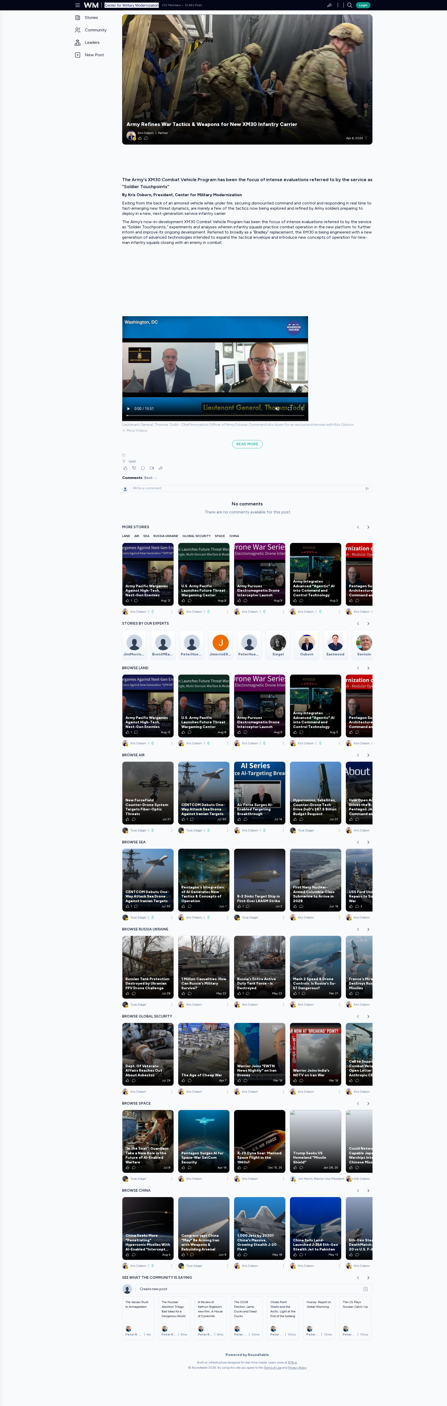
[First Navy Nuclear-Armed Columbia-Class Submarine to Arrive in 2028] (315, 880)
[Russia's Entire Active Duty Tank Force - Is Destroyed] (259, 967)
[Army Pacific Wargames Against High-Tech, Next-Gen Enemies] (148, 574)
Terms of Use (272, 1367)
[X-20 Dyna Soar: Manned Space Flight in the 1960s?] (259, 1141)
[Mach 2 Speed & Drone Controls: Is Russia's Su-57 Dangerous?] (315, 967)
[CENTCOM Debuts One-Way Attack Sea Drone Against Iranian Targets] (203, 793)
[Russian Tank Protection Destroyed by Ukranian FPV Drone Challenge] (148, 967)
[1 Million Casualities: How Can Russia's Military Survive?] (203, 967)
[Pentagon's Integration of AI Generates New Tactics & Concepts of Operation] (203, 880)
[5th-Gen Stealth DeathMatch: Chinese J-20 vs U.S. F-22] (371, 1228)
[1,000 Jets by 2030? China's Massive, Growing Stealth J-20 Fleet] (259, 1228)
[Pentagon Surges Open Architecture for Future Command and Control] (371, 574)
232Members (171, 5)
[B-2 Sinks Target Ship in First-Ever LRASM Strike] (259, 880)
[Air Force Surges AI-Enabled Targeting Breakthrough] (259, 793)
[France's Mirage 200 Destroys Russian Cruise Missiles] (371, 967)
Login (363, 5)
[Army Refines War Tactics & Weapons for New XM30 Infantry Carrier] (247, 79)
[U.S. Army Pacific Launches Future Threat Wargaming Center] (203, 574)
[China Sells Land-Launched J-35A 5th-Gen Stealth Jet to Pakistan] (315, 1228)
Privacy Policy (297, 1367)
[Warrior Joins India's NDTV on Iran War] (315, 1054)
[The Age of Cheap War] (203, 1054)
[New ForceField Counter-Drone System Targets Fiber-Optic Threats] (148, 793)
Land (132, 461)
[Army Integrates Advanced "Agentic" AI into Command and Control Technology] (315, 574)
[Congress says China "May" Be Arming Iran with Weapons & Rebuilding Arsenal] (203, 1228)
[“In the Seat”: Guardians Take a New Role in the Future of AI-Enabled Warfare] (148, 1141)
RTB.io (292, 1362)
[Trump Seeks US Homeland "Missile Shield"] (315, 1141)
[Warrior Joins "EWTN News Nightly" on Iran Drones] (259, 1054)
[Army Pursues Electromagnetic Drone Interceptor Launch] (259, 574)
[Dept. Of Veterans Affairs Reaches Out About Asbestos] (148, 1054)
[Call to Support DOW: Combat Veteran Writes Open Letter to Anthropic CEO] (371, 1054)
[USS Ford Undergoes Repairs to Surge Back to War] (371, 880)
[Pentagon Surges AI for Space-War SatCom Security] (203, 1141)
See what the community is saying (157, 1277)
